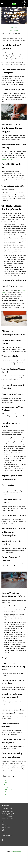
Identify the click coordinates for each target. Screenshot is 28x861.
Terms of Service (5, 827)
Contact (3, 830)
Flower (6, 785)
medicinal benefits (6, 159)
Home (11, 30)
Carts (5, 780)
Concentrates (8, 789)
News (16, 30)
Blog (3, 832)
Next (16, 27)
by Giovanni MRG (5, 33)
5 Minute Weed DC (16, 851)
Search (3, 824)
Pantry (6, 794)
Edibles (6, 792)
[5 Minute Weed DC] (14, 4)
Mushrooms (7, 787)
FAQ (3, 829)
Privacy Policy (5, 826)
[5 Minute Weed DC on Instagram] (2, 840)
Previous (12, 27)
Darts (5, 783)
